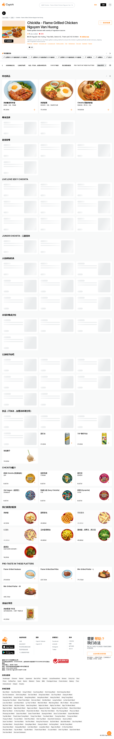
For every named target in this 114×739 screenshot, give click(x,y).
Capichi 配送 (5, 17)
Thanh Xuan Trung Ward (20, 716)
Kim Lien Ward (35, 700)
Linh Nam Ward (19, 702)
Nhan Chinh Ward (75, 708)
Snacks (21, 684)
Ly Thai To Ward (31, 702)
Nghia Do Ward (43, 705)
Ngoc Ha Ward (7, 708)
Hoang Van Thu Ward (9, 700)
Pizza (4, 681)
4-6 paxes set (42, 43)
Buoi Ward (6, 692)
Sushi (19, 681)
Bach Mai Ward (65, 721)
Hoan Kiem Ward (8, 727)
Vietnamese (71, 43)
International (7, 684)
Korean (64, 678)
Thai (66, 43)
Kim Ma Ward (46, 700)
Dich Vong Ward (50, 692)
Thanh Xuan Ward (40, 729)
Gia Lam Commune (19, 732)
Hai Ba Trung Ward (66, 724)
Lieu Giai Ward (7, 702)
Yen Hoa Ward (19, 721)
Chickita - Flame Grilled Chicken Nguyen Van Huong (29, 17)
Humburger (6, 678)
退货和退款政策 (23, 649)
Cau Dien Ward (16, 692)
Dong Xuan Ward (44, 694)
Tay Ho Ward (18, 729)
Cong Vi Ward (27, 692)
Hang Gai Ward (55, 697)
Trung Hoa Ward (60, 716)
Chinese (14, 678)
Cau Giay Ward (77, 721)
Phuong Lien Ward (8, 713)
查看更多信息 (85, 37)
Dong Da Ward (18, 724)
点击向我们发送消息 (99, 654)
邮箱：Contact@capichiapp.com (14, 670)
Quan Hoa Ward (21, 713)
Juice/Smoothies (54, 678)
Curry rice (71, 678)
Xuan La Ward (67, 719)
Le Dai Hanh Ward (69, 700)
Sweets (45, 678)
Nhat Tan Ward (7, 711)
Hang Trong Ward (67, 697)
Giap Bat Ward (7, 697)
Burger (90, 43)
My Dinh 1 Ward (7, 705)
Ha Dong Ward (53, 724)
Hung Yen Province (42, 721)
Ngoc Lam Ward (32, 708)
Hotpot (15, 684)
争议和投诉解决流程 (24, 647)
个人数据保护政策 (24, 652)
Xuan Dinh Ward (75, 729)
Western (31, 681)
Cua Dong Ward (38, 692)
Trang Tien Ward (36, 716)
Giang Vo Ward (67, 694)
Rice (78, 678)
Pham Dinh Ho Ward (33, 711)
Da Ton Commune (8, 694)
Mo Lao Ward (74, 702)
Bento (25, 681)
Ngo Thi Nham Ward (68, 705)
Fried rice (29, 43)
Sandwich (84, 43)
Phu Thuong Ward (62, 711)
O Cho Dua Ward (19, 711)
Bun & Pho (37, 678)
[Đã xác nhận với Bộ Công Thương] (61, 661)
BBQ (43, 681)
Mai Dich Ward (42, 702)
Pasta (38, 681)
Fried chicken (63, 681)
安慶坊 (12, 17)
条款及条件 (22, 644)
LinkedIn (54, 644)
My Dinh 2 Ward (19, 705)
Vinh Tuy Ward (41, 719)
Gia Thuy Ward (56, 694)
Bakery (71, 681)
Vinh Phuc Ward (29, 719)
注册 (103, 5)
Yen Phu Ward (29, 721)
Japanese (29, 678)
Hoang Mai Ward (20, 727)
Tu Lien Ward (18, 719)
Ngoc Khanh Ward (19, 708)
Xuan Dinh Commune (54, 719)
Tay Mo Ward (7, 716)
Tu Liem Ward (52, 729)
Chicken (35, 43)
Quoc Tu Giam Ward (60, 713)
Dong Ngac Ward (30, 724)
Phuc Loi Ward (74, 711)
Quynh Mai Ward (73, 713)
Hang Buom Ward (42, 697)
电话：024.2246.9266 (9, 668)
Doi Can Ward (32, 694)
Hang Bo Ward (18, 697)
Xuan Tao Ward (7, 721)
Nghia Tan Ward (55, 705)
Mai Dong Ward (54, 702)
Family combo (60, 43)
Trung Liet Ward (72, 716)
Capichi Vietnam (40, 641)
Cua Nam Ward (7, 724)
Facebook (55, 641)
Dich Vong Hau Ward (63, 692)
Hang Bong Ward (30, 697)
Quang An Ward (47, 713)
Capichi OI (39, 644)
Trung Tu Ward (7, 719)
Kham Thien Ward (23, 700)
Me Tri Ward (64, 702)
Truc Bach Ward (48, 716)
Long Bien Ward (44, 727)
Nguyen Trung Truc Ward (59, 708)
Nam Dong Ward (31, 705)
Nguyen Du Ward (44, 708)
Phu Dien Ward (7, 729)
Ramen (21, 678)
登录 (95, 5)
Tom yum (78, 43)
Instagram (55, 647)
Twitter (54, 649)
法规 (20, 641)
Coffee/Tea (11, 681)
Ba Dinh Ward (54, 721)
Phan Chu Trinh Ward (47, 711)
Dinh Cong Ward (21, 694)
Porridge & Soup (52, 681)
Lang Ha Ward (57, 700)
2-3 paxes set (51, 43)
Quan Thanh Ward (34, 713)
